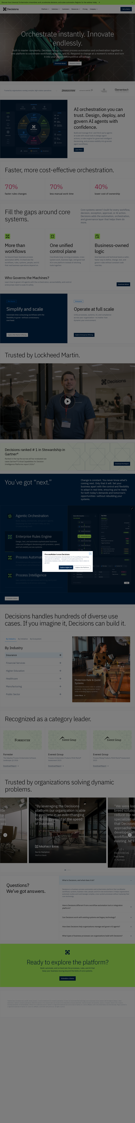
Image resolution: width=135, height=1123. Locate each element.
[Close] (90, 553)
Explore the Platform (82, 567)
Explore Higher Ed (66, 567)
